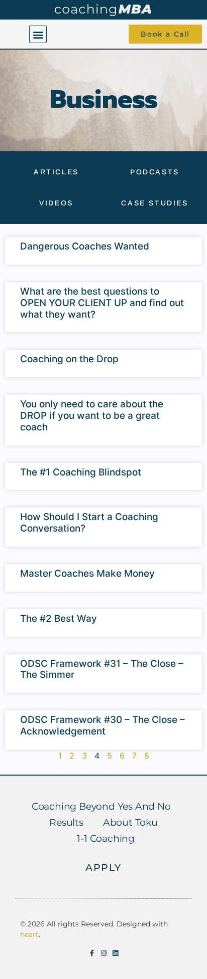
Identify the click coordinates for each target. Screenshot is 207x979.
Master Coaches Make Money (87, 573)
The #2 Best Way (58, 618)
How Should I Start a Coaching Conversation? (89, 522)
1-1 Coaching (106, 838)
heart (29, 934)
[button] (38, 34)
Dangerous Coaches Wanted (84, 246)
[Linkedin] (115, 953)
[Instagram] (103, 953)
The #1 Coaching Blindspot (80, 472)
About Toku (130, 822)
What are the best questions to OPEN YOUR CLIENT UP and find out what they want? (102, 303)
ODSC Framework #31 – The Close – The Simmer (101, 669)
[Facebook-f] (92, 953)
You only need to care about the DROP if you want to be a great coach (91, 415)
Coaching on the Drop (69, 359)
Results (66, 822)
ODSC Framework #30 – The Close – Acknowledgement (102, 725)
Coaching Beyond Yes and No (101, 806)
